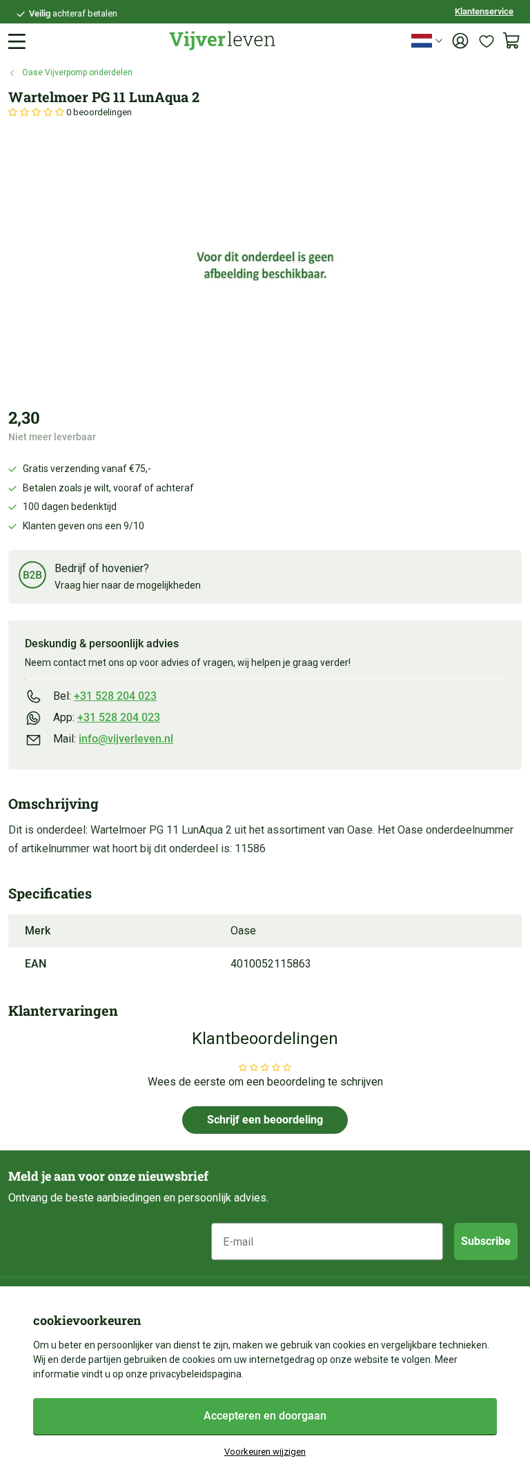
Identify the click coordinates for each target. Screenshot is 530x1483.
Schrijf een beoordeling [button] (265, 1119)
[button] (37, 112)
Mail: (113, 738)
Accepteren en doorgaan (265, 1415)
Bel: (105, 696)
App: (106, 717)
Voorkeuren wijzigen (265, 1451)
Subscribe (486, 1241)
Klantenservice (484, 11)
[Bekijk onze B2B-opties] (32, 577)
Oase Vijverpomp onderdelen (77, 72)
